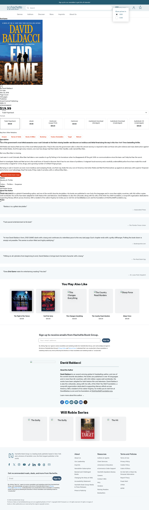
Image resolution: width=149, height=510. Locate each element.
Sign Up (106, 340)
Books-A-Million (30, 137)
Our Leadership (79, 461)
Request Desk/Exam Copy (10, 175)
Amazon (4, 137)
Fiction (2, 184)
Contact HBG (101, 479)
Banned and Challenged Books (82, 473)
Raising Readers (102, 489)
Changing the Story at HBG (83, 478)
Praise (2, 200)
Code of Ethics (125, 468)
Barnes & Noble (16, 137)
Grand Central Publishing (9, 101)
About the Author (6, 191)
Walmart (78, 137)
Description (4, 139)
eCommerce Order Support (106, 468)
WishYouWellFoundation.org (102, 391)
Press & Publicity (80, 490)
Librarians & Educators (105, 465)
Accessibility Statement (82, 481)
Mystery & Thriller (6, 180)
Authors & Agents (103, 458)
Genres (20, 14)
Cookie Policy (125, 465)
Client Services (102, 461)
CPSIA (122, 485)
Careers (100, 475)
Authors (30, 14)
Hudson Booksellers (57, 137)
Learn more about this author (71, 395)
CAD (121, 17)
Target (70, 137)
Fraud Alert (124, 481)
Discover (41, 14)
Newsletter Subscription (82, 468)
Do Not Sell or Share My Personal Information (128, 473)
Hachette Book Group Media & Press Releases (84, 486)
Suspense (18, 184)
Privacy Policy (125, 461)
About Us (73, 14)
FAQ (98, 482)
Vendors (100, 486)
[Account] (134, 8)
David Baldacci (7, 88)
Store (52, 14)
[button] (74, 86)
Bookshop (43, 137)
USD (121, 14)
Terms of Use (124, 458)
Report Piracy (125, 478)
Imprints (61, 14)
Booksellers (101, 493)
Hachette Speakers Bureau (106, 472)
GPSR (122, 488)
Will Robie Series (6, 188)
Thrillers (10, 184)
